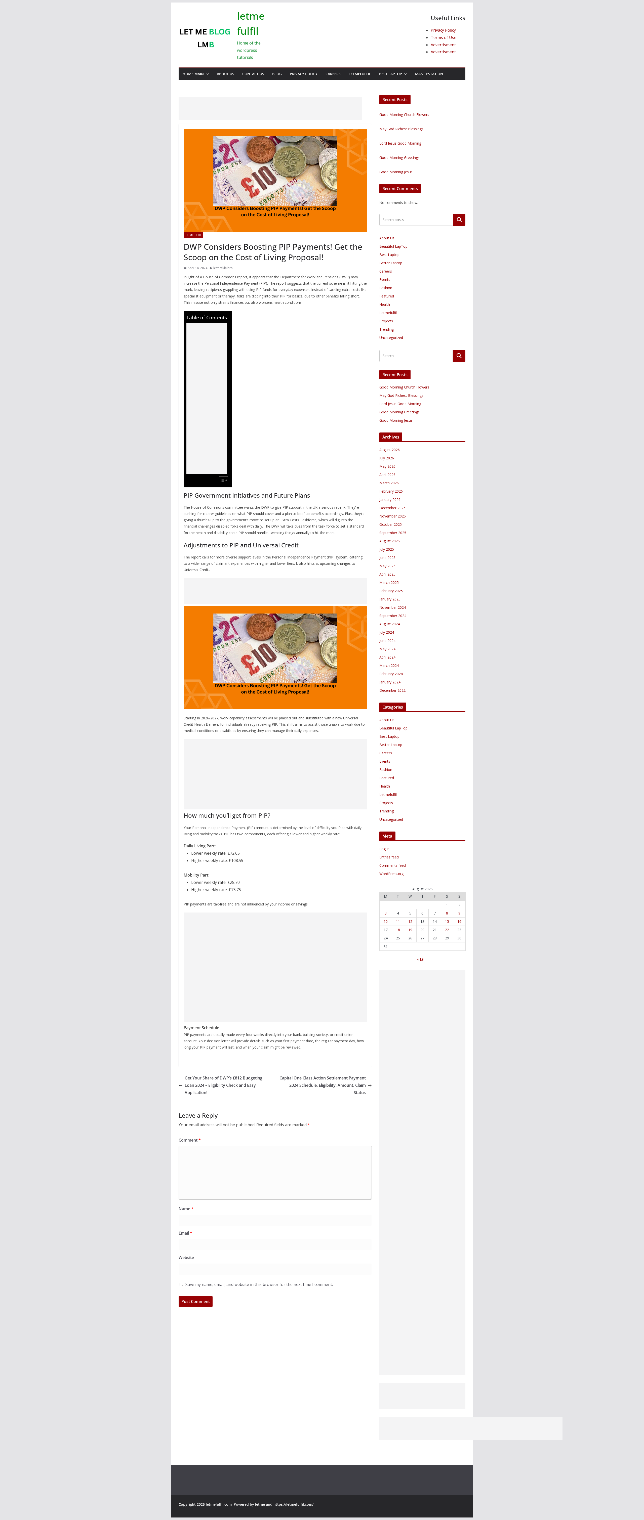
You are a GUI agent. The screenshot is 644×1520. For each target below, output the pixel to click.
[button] (206, 73)
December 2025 (392, 507)
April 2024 (387, 657)
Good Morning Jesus (396, 171)
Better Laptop (390, 262)
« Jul (420, 959)
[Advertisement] (270, 108)
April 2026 (387, 474)
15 (447, 921)
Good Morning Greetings (399, 157)
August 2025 (389, 541)
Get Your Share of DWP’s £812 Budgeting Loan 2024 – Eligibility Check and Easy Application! (223, 1085)
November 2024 (392, 607)
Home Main (193, 73)
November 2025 (392, 516)
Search (459, 220)
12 (410, 921)
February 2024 (391, 673)
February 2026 (391, 491)
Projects (386, 321)
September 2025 (392, 532)
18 (398, 929)
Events (384, 279)
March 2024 (389, 665)
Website (186, 1257)
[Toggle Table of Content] (221, 480)
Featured (386, 296)
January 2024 (389, 682)
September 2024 (392, 615)
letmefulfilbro (223, 268)
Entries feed (389, 857)
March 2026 (389, 483)
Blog (277, 73)
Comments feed (392, 865)
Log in (384, 848)
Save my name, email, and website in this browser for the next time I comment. (259, 1284)
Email (185, 1233)
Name (186, 1208)
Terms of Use (443, 37)
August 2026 (389, 449)
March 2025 (389, 582)
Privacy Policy (443, 30)
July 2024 (386, 632)
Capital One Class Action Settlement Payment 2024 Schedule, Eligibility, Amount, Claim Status (322, 1085)
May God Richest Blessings (401, 128)
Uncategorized (391, 337)
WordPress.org (391, 873)
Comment (190, 1140)
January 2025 (389, 599)
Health (384, 304)
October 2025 (390, 524)
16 (459, 921)
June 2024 (387, 640)
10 (386, 921)
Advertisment (443, 45)
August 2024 (389, 624)
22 (447, 929)
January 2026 (389, 499)
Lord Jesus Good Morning (400, 143)
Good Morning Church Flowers (404, 114)
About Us (225, 73)
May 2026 (387, 466)
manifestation (429, 73)
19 (410, 929)
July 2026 (386, 458)
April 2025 (387, 574)
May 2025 (387, 565)
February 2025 (391, 590)
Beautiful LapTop (393, 246)
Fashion (385, 287)
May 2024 (387, 648)
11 (398, 921)
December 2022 (392, 690)
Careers (333, 73)
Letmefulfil (360, 73)
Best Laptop (390, 73)
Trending (386, 329)
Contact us (253, 73)
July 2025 (386, 549)
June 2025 (387, 557)
